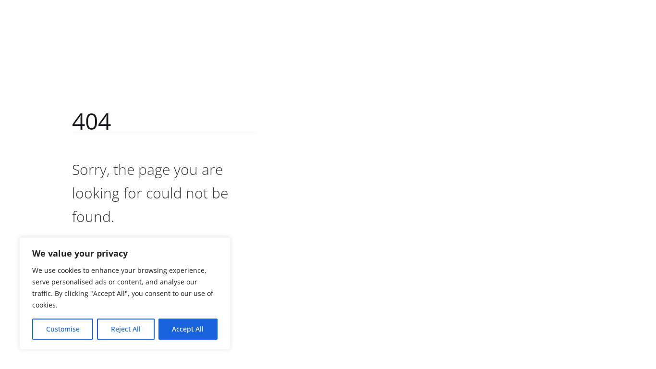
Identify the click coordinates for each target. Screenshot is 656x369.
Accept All (188, 328)
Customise (63, 328)
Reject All (126, 328)
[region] (125, 293)
